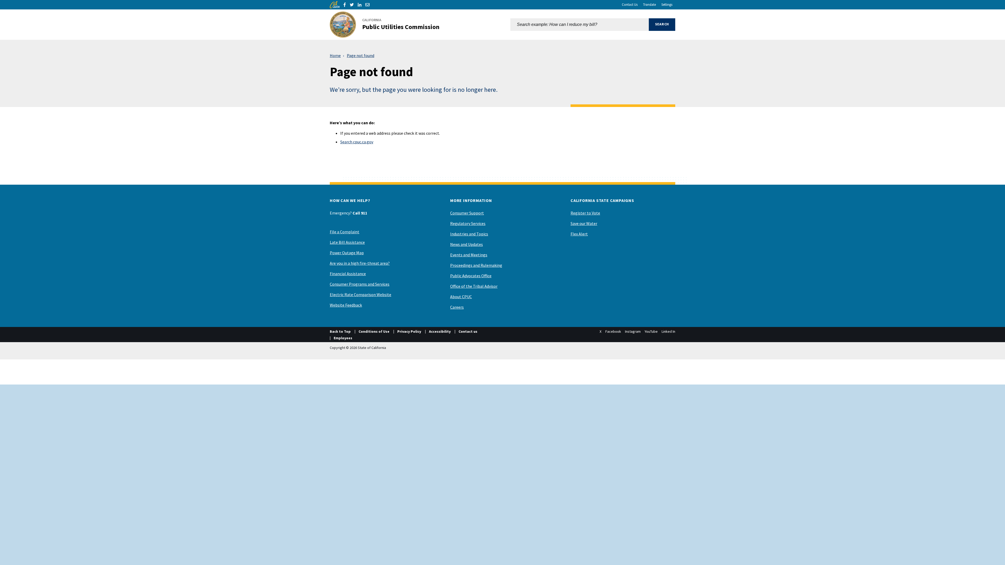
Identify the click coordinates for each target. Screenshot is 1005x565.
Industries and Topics (469, 233)
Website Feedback (346, 305)
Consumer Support (467, 213)
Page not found (360, 55)
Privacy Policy (409, 331)
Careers (457, 307)
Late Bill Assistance (347, 242)
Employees (343, 338)
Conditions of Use (374, 331)
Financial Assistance (348, 273)
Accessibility (440, 331)
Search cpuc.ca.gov (356, 141)
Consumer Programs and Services (359, 284)
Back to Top (340, 331)
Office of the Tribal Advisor (474, 286)
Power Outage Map (347, 252)
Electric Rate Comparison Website (360, 294)
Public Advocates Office (471, 275)
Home (335, 55)
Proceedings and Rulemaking (476, 265)
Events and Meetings (468, 254)
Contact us (468, 331)
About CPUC (461, 296)
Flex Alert (579, 233)
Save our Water (584, 223)
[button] (662, 24)
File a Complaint (344, 231)
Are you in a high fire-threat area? (360, 263)
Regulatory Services (467, 223)
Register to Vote (585, 213)
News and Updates (466, 244)
